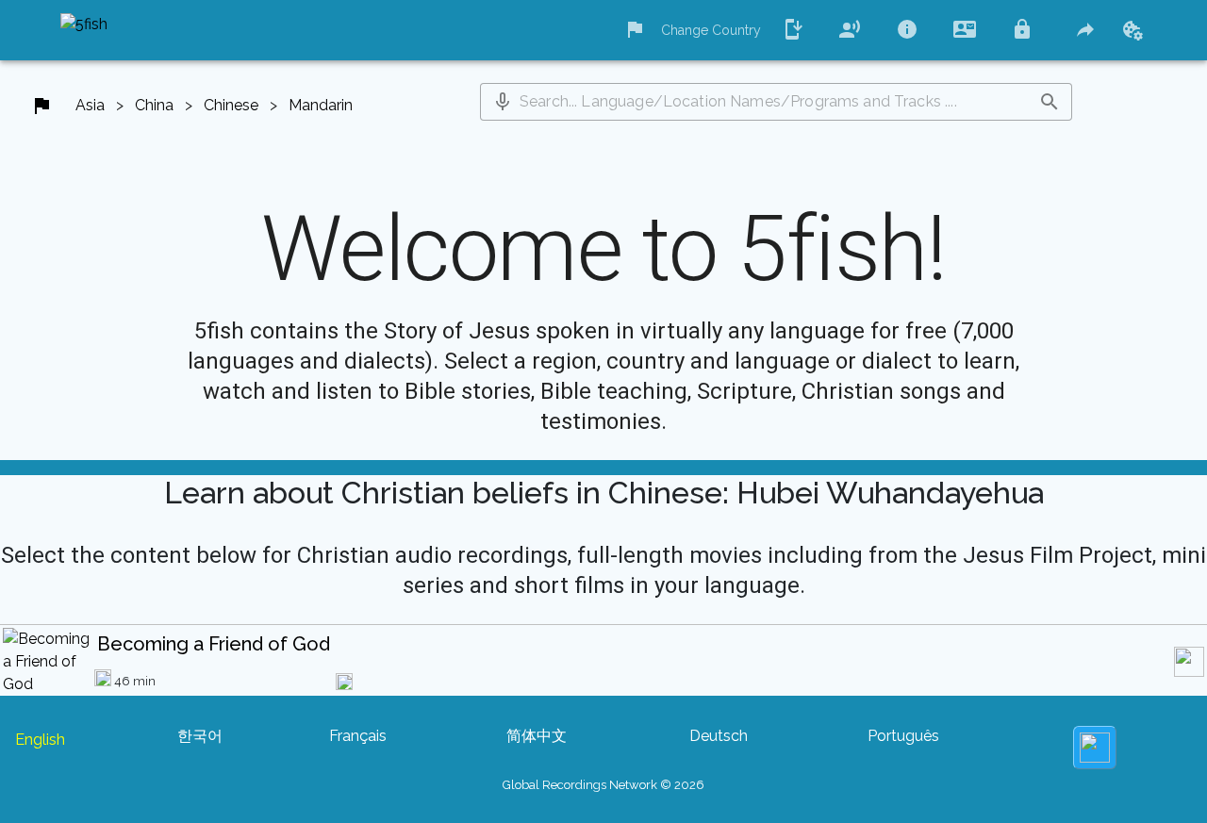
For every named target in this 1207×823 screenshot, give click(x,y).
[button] (502, 102)
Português (903, 736)
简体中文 (536, 736)
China (154, 105)
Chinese (231, 105)
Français (358, 736)
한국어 (200, 736)
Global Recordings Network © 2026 (603, 785)
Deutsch (718, 736)
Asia (90, 105)
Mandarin (321, 105)
